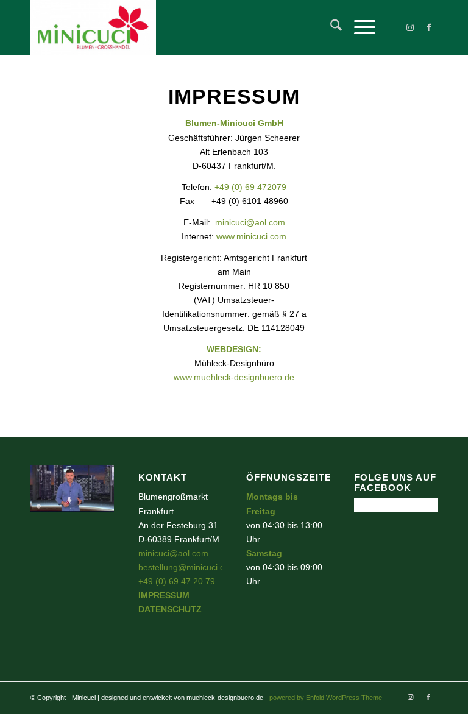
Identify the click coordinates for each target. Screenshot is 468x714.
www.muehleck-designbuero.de (234, 377)
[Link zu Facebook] (428, 27)
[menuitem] (330, 27)
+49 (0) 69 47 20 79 (176, 581)
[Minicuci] (93, 27)
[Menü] (358, 27)
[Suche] (330, 27)
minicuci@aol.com (250, 222)
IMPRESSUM (164, 595)
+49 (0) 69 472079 (250, 187)
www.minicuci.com (251, 236)
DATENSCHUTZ (170, 609)
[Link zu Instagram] (410, 27)
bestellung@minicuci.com (187, 567)
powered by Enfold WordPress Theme (325, 697)
